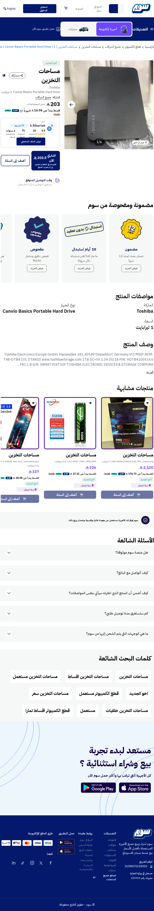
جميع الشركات (43, 97)
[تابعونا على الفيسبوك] (50, 863)
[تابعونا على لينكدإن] (13, 863)
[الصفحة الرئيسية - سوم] (141, 9)
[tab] (114, 29)
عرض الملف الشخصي (31, 141)
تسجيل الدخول (43, 8)
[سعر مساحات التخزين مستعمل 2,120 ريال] (127, 423)
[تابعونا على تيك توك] (22, 863)
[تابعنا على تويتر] (41, 863)
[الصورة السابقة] (146, 105)
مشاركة (15, 75)
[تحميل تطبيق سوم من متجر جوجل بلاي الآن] (100, 787)
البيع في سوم (97, 9)
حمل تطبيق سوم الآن (43, 29)
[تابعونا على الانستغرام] (32, 863)
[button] (113, 8)
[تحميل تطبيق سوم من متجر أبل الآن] (135, 787)
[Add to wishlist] (4, 76)
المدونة (79, 9)
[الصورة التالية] (71, 105)
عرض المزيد (131, 268)
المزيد (149, 372)
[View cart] (66, 8)
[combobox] (116, 8)
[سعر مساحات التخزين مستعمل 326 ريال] (70, 423)
